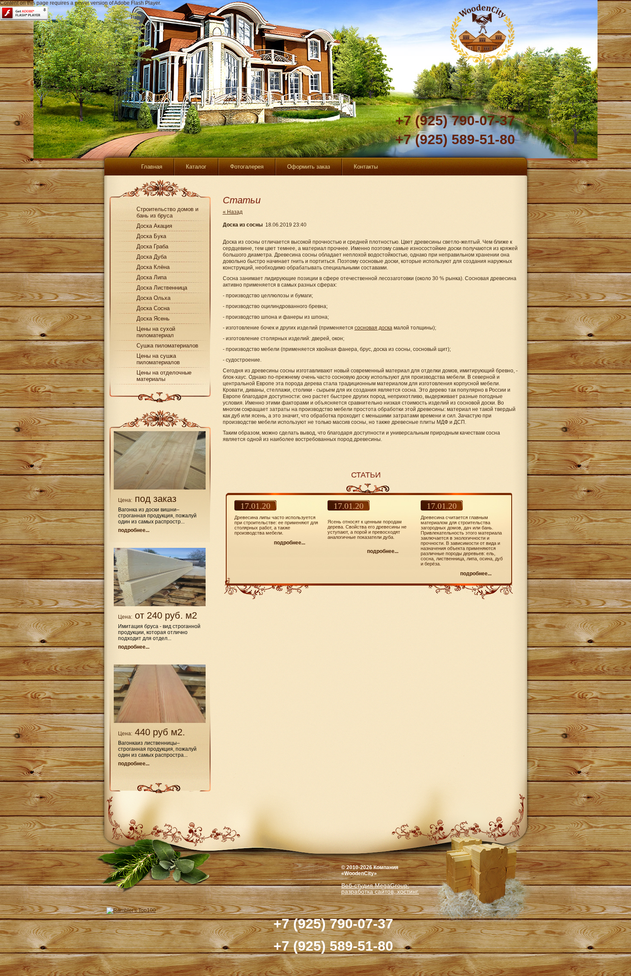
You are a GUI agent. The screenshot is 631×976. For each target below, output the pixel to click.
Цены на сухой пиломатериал (156, 332)
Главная (151, 166)
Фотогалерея (247, 166)
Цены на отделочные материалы (164, 375)
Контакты (366, 166)
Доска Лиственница (162, 287)
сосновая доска (373, 328)
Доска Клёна (153, 267)
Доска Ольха (153, 298)
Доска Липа (152, 277)
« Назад (233, 212)
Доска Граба (152, 246)
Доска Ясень (153, 318)
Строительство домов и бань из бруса (167, 212)
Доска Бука (151, 236)
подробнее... (133, 530)
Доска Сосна (153, 308)
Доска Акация (154, 226)
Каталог (196, 166)
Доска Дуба (152, 257)
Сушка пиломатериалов (167, 345)
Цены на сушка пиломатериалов (158, 359)
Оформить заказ (308, 166)
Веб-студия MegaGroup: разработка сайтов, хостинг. (380, 888)
